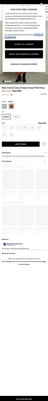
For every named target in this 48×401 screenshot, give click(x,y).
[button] (3, 81)
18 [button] (11, 135)
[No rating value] (6, 95)
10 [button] (25, 128)
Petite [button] (16, 117)
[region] (24, 39)
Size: (3, 123)
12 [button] (32, 128)
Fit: (3, 112)
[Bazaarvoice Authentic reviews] (13, 244)
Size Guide (42, 123)
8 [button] (18, 128)
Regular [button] (6, 117)
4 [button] (4, 128)
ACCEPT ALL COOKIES (23, 44)
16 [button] (4, 135)
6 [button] (11, 128)
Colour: (4, 102)
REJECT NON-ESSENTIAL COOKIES (24, 54)
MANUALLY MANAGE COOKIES (24, 64)
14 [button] (39, 128)
